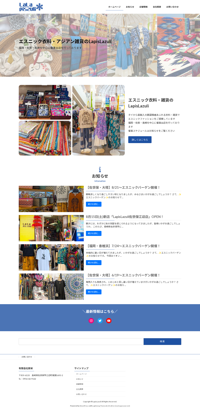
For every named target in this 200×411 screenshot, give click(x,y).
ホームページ (81, 374)
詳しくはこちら (140, 139)
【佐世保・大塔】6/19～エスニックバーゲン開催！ (123, 275)
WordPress (84, 406)
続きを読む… (94, 204)
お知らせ (79, 379)
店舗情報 (79, 384)
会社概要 (79, 389)
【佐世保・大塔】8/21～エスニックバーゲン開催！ (123, 187)
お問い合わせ (27, 357)
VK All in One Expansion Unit (119, 406)
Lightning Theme (99, 406)
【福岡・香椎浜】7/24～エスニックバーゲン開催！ (123, 246)
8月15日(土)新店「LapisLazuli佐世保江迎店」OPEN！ (125, 217)
